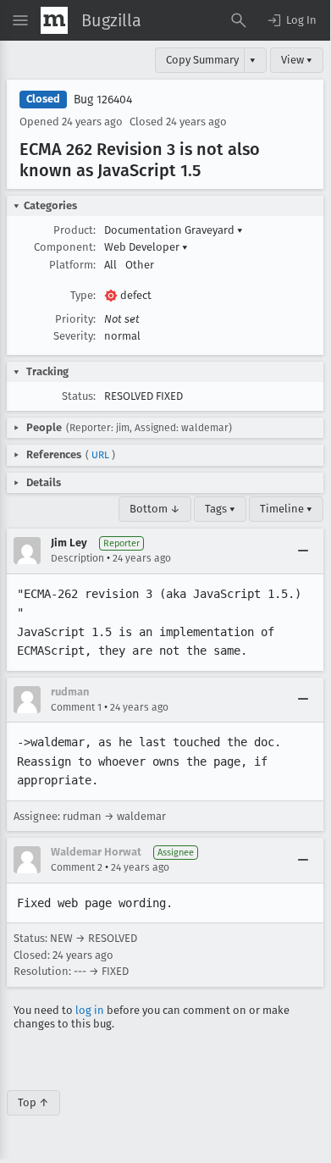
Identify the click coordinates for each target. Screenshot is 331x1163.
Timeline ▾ (286, 508)
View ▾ (296, 59)
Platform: (72, 264)
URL (100, 455)
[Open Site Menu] (20, 20)
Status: (79, 396)
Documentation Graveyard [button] (173, 230)
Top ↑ (33, 1102)
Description (77, 558)
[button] (291, 20)
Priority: (75, 319)
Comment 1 (76, 707)
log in (89, 1010)
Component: (65, 247)
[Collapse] (303, 550)
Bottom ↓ (155, 508)
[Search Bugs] (238, 20)
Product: (74, 230)
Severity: (74, 336)
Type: (83, 295)
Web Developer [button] (146, 247)
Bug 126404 (103, 99)
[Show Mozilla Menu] (54, 20)
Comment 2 (76, 867)
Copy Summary (202, 59)
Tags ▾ (220, 508)
